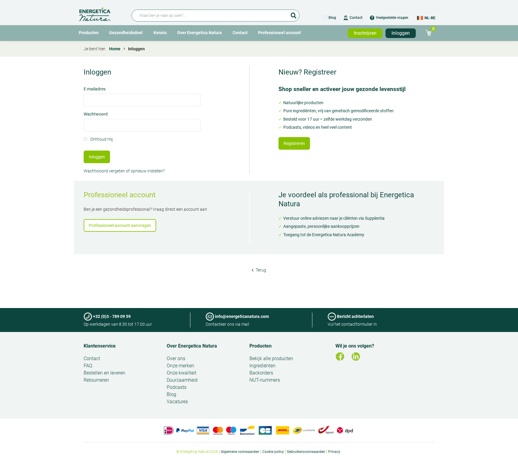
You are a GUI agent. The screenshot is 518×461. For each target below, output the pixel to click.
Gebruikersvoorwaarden (306, 452)
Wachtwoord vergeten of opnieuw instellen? (124, 171)
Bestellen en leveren (104, 373)
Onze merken (180, 366)
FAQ (88, 366)
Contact (356, 18)
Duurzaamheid (182, 380)
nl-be (429, 18)
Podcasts (176, 387)
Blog (171, 394)
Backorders (261, 373)
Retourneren (96, 380)
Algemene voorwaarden (240, 452)
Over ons (176, 358)
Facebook (340, 356)
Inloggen (400, 33)
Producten (89, 32)
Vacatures (177, 401)
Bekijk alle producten (271, 358)
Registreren (294, 143)
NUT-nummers (264, 380)
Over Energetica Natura (199, 32)
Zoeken (293, 13)
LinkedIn (356, 356)
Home (115, 48)
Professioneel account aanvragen (120, 225)
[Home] (102, 13)
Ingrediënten (262, 366)
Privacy (334, 452)
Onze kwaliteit (181, 373)
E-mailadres (95, 89)
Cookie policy (273, 452)
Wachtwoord (96, 114)
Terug (260, 270)
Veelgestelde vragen (392, 18)
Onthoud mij (101, 139)
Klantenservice (100, 346)
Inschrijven (365, 33)
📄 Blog (329, 18)
